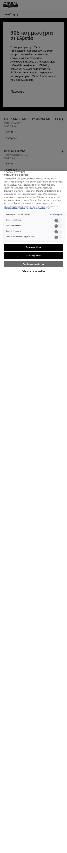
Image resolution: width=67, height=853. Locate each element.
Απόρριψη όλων (33, 247)
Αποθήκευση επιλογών (33, 264)
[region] (33, 512)
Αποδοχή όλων (33, 256)
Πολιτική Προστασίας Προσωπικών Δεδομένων (27, 208)
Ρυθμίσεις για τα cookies (33, 271)
